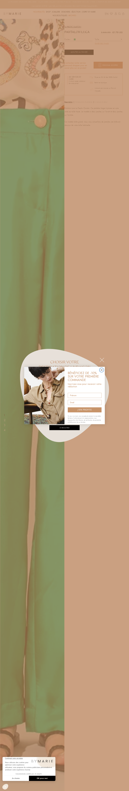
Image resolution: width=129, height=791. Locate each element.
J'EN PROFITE (85, 409)
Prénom (71, 390)
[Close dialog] (101, 370)
